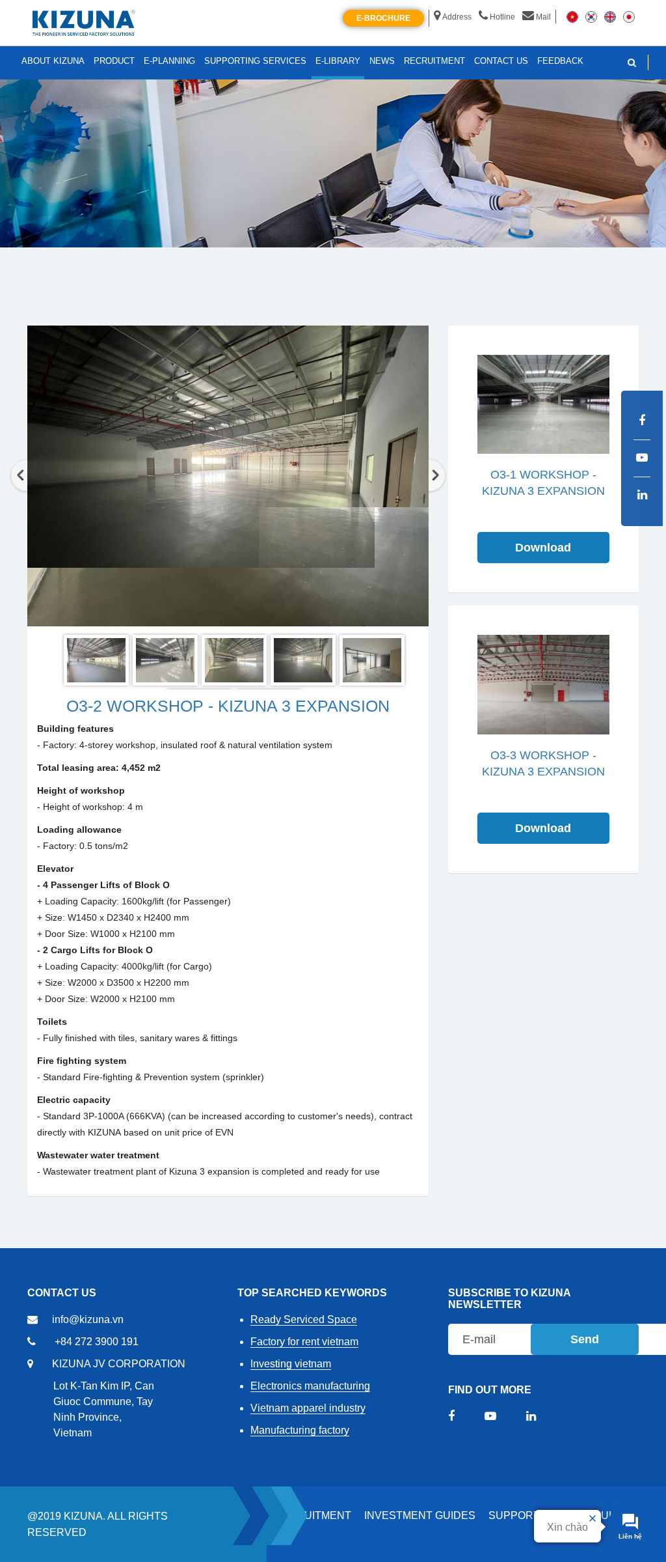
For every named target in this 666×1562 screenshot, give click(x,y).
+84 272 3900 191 (97, 1341)
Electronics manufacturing (310, 1385)
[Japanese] (629, 16)
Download (543, 547)
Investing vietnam (290, 1363)
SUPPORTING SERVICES (255, 61)
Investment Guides (419, 1515)
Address (457, 16)
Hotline (502, 16)
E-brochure (383, 18)
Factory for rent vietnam (304, 1341)
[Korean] (591, 16)
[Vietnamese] (572, 16)
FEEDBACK (560, 61)
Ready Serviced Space (303, 1319)
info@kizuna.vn (88, 1319)
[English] (610, 16)
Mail (543, 16)
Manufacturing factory (299, 1430)
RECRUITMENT (312, 1515)
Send (584, 1339)
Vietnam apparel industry (308, 1408)
